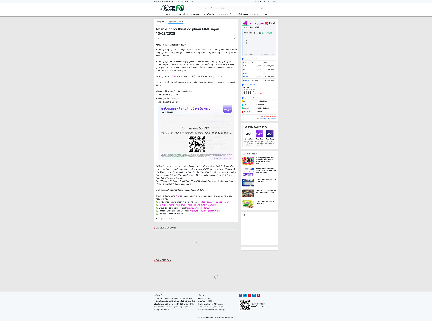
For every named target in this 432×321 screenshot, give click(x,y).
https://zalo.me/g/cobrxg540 (216, 310)
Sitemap (275, 1)
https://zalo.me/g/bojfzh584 (197, 208)
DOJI (244, 73)
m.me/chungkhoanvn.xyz (214, 307)
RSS (191, 1)
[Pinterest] (258, 295)
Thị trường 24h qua (183, 1)
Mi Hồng (246, 80)
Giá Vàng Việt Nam (270, 118)
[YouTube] (249, 295)
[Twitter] (245, 295)
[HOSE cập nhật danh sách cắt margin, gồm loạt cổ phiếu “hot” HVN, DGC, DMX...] (248, 161)
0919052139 (210, 301)
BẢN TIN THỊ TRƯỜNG (226, 14)
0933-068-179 (208, 298)
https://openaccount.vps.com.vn (214, 202)
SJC (244, 66)
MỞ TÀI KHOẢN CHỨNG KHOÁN (248, 14)
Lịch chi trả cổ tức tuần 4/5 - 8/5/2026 (265, 202)
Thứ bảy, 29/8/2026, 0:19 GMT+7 (164, 1)
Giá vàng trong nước (250, 59)
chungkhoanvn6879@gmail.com (213, 304)
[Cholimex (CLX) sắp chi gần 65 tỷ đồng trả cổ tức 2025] (248, 193)
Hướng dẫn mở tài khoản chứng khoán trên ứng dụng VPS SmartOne (189, 205)
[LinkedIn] (254, 295)
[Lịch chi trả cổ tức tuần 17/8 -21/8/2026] (248, 182)
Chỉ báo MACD (176, 76)
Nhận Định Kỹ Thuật (175, 22)
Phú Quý (246, 77)
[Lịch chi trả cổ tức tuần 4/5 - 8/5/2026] (248, 204)
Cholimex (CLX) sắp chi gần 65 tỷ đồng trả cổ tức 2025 (266, 191)
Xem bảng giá (266, 1)
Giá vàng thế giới (249, 85)
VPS (178, 196)
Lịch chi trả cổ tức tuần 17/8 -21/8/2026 (266, 180)
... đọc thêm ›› (164, 310)
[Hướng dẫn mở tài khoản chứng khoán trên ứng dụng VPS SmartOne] (248, 172)
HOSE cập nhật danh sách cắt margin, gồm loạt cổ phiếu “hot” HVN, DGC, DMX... (265, 160)
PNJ (244, 69)
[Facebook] (240, 295)
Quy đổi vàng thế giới (250, 98)
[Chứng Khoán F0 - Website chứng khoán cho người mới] (169, 8)
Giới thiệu (258, 1)
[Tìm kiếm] (262, 8)
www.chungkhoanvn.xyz (225, 317)
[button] (235, 38)
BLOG (265, 14)
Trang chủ (169, 14)
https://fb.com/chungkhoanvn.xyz (204, 211)
